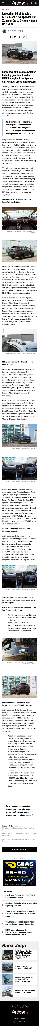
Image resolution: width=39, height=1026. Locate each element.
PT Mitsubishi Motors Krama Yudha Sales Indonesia (18, 829)
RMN (25, 1022)
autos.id (29, 815)
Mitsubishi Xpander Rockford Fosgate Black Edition (19, 840)
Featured (17, 826)
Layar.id (16, 1018)
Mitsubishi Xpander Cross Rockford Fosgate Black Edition (19, 834)
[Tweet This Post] (15, 37)
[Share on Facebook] (11, 37)
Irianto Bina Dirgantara (17, 30)
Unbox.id (22, 1018)
